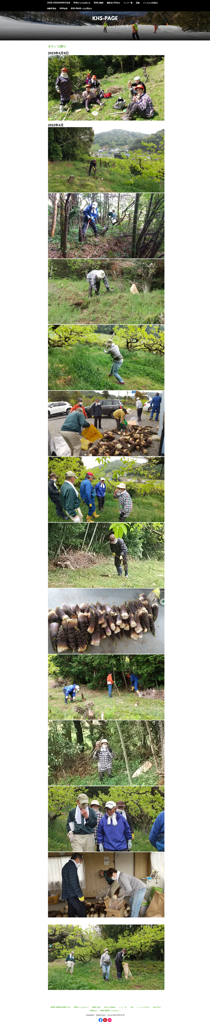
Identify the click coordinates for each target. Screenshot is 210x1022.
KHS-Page (105, 19)
